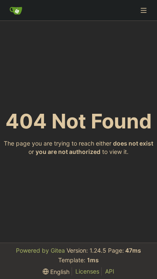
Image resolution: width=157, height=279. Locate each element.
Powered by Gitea (40, 250)
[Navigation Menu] (144, 10)
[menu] (56, 271)
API (109, 271)
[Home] (16, 10)
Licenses (87, 271)
